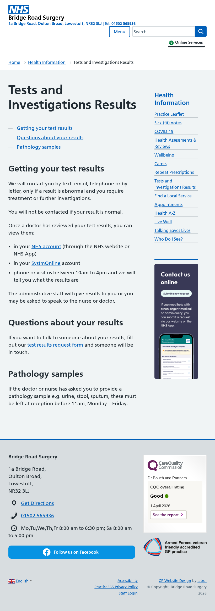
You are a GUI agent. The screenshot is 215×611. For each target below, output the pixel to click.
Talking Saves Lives (172, 230)
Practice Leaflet (169, 114)
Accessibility (127, 580)
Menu (119, 31)
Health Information (47, 62)
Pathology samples (39, 147)
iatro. (202, 580)
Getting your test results (44, 128)
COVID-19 (163, 131)
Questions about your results (50, 138)
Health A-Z (164, 213)
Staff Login (128, 593)
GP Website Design (175, 580)
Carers (160, 163)
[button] (71, 552)
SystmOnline (46, 263)
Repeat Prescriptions (174, 172)
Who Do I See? (168, 239)
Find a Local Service (173, 195)
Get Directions (37, 503)
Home (14, 62)
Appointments (168, 204)
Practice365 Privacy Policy (116, 587)
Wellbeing (164, 155)
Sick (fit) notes (167, 122)
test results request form (55, 345)
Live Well (163, 221)
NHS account (46, 246)
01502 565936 (37, 516)
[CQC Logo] (165, 470)
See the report (166, 515)
